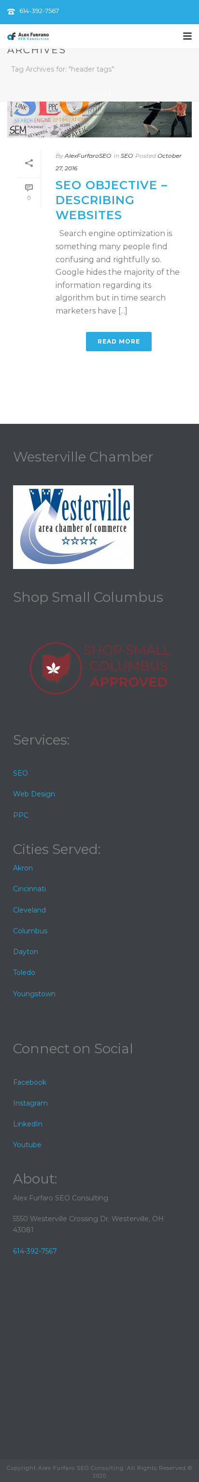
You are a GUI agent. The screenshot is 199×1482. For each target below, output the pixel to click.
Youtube (27, 1144)
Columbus (30, 931)
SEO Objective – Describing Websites (112, 200)
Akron (23, 868)
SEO (127, 155)
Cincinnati (29, 888)
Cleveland (29, 910)
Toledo (24, 972)
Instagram (30, 1103)
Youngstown (34, 993)
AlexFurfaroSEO (88, 155)
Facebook (29, 1082)
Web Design (34, 794)
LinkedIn (28, 1124)
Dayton (25, 951)
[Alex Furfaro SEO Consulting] (28, 36)
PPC (20, 815)
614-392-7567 (39, 11)
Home (97, 94)
